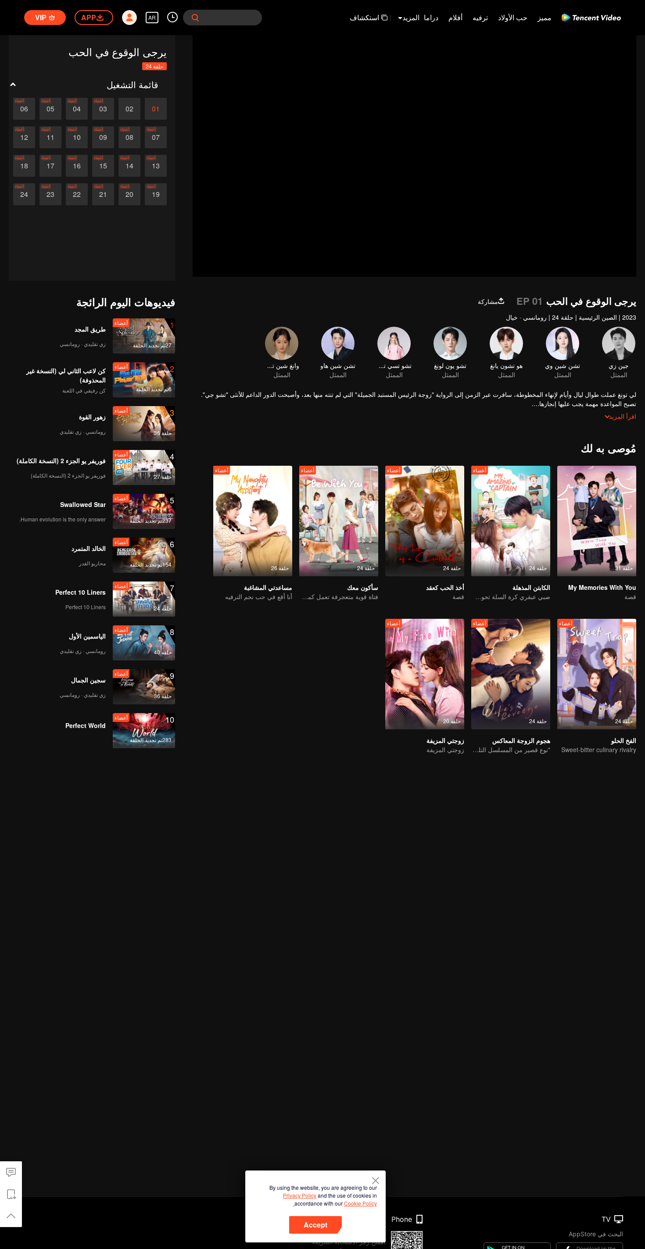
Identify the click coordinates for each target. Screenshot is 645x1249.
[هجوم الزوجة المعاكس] (510, 674)
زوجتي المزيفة (445, 740)
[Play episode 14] (129, 166)
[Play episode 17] (50, 166)
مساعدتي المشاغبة (268, 587)
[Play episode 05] (50, 109)
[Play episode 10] (77, 137)
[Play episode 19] (156, 194)
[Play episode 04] (77, 109)
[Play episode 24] (24, 194)
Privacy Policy (299, 1195)
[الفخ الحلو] (596, 674)
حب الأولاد (512, 17)
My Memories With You (602, 587)
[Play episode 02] (129, 109)
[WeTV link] (591, 18)
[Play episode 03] (103, 109)
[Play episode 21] (103, 194)
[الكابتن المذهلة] (510, 521)
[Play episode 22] (77, 194)
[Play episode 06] (24, 109)
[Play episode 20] (129, 194)
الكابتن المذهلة (531, 587)
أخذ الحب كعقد (445, 587)
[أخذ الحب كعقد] (424, 521)
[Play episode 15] (103, 166)
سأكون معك (362, 587)
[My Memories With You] (596, 521)
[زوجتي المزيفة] (424, 674)
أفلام (455, 17)
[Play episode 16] (77, 166)
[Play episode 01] (156, 109)
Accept (315, 1225)
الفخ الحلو (623, 740)
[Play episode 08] (129, 137)
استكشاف (364, 17)
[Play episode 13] (156, 166)
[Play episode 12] (24, 137)
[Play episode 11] (50, 137)
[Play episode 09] (103, 137)
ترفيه (480, 17)
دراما (431, 17)
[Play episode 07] (156, 137)
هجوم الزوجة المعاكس (521, 740)
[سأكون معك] (338, 521)
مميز (545, 17)
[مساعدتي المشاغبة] (252, 521)
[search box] (195, 17)
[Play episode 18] (24, 166)
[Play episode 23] (50, 194)
